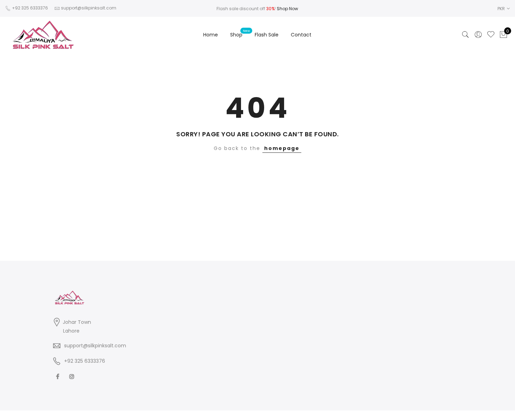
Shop (236, 34)
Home (210, 34)
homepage (282, 148)
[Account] (478, 34)
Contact (301, 34)
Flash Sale (267, 34)
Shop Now (287, 9)
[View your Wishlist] (491, 34)
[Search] (465, 34)
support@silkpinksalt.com (95, 345)
